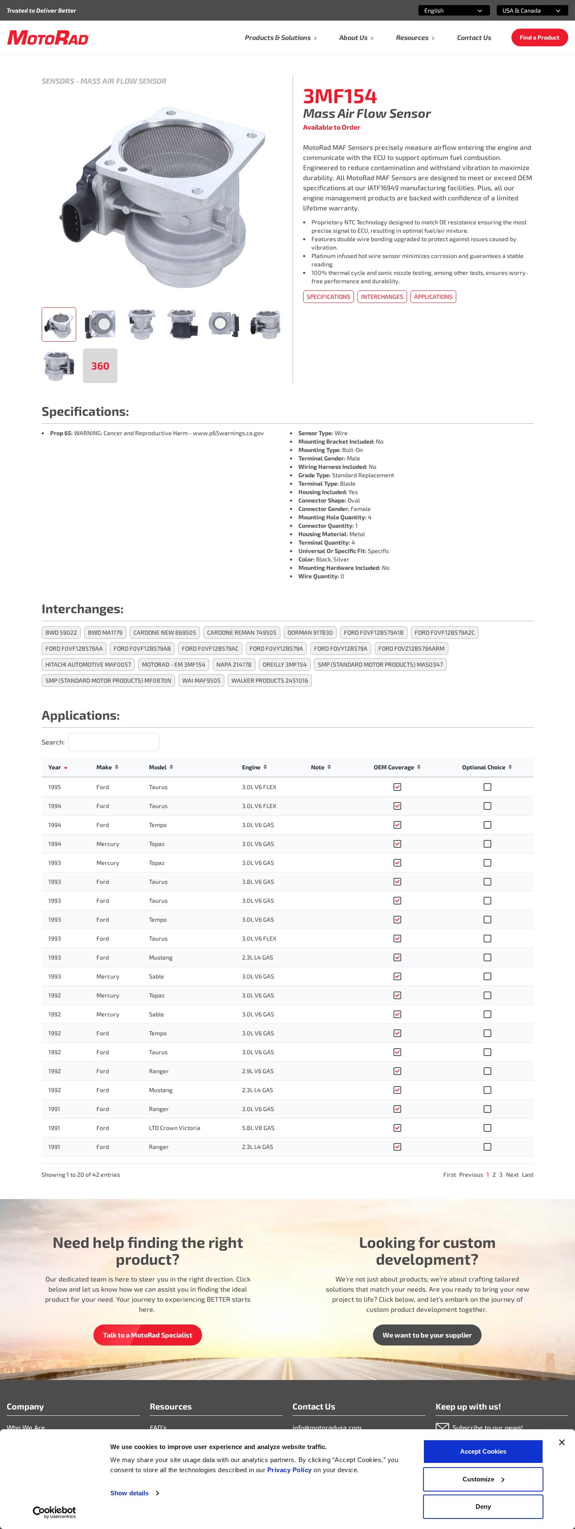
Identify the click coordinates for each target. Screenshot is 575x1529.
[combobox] (444, 10)
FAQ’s (158, 1427)
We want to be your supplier (427, 1335)
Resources (412, 37)
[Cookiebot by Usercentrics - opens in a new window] (54, 1512)
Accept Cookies (483, 1451)
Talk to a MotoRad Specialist (147, 1335)
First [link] (449, 1174)
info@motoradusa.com (327, 1427)
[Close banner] (562, 1442)
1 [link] (488, 1174)
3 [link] (501, 1174)
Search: (53, 742)
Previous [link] (471, 1174)
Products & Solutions (278, 37)
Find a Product (539, 37)
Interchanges (382, 296)
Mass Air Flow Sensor (123, 80)
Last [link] (527, 1174)
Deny (483, 1506)
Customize (478, 1479)
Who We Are (26, 1427)
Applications (433, 296)
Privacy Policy (290, 1469)
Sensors (58, 80)
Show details (129, 1493)
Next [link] (512, 1174)
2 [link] (494, 1174)
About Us (353, 37)
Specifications (328, 296)
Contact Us (474, 37)
